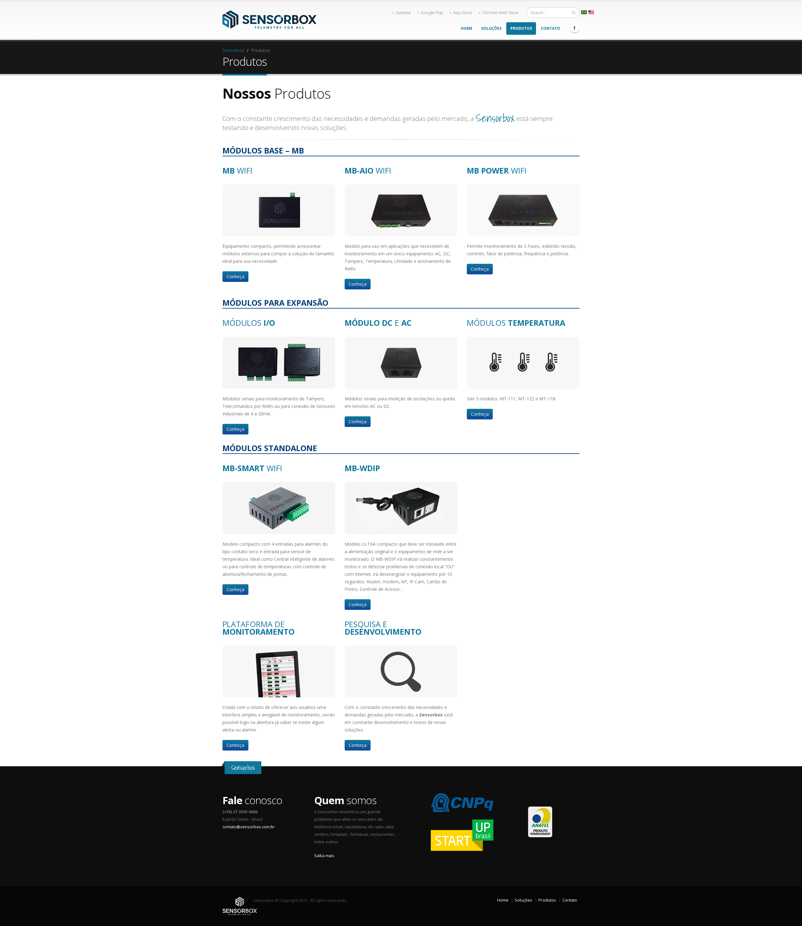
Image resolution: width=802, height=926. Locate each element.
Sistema (403, 12)
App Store (462, 12)
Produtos (521, 28)
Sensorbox (233, 50)
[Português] (584, 12)
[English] (591, 12)
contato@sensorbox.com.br (248, 827)
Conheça (235, 276)
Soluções (491, 28)
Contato (550, 28)
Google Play (432, 12)
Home (466, 28)
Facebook (574, 28)
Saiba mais (324, 855)
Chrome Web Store (500, 12)
